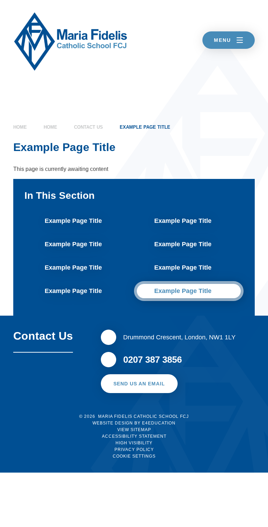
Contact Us (88, 127)
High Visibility (134, 443)
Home (20, 127)
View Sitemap (134, 429)
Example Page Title (145, 127)
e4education (159, 423)
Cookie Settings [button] (134, 456)
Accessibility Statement (134, 436)
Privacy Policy (134, 449)
